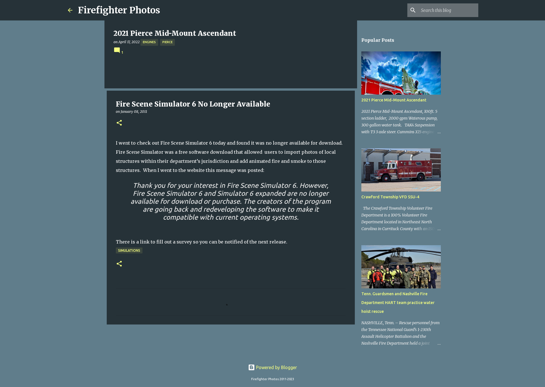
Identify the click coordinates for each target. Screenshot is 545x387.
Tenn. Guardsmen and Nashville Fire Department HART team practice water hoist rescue (398, 303)
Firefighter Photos (119, 10)
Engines (149, 42)
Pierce (167, 42)
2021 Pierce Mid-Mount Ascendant (393, 100)
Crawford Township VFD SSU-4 (390, 197)
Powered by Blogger (276, 367)
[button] (119, 123)
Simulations (129, 250)
